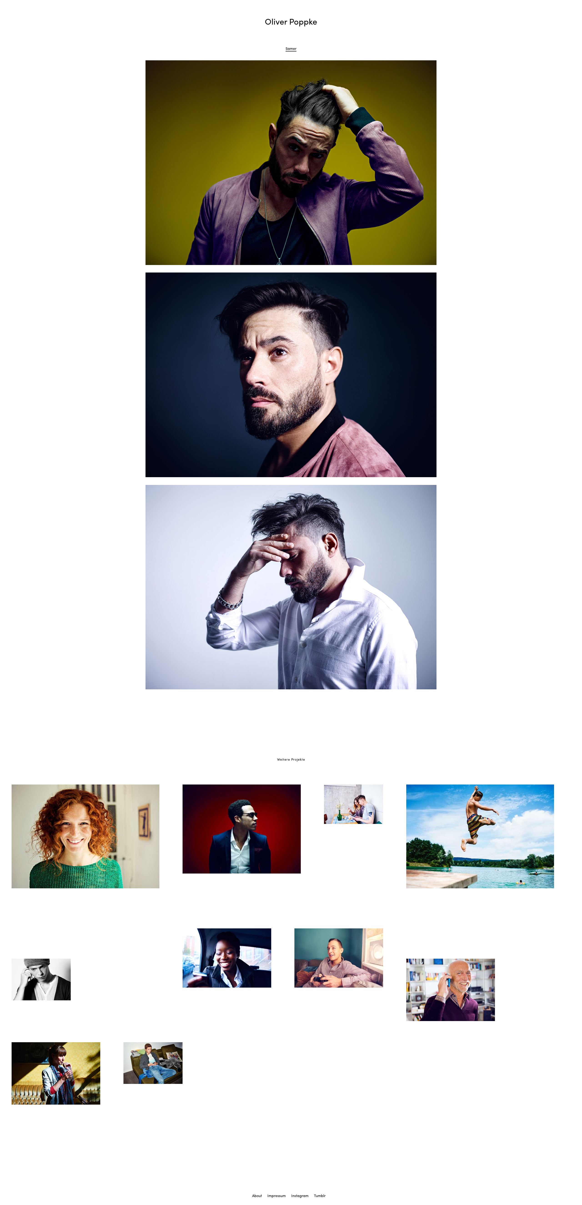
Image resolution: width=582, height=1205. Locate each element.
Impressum (276, 1195)
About (257, 1195)
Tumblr (320, 1195)
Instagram (300, 1195)
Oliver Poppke (291, 21)
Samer (291, 48)
